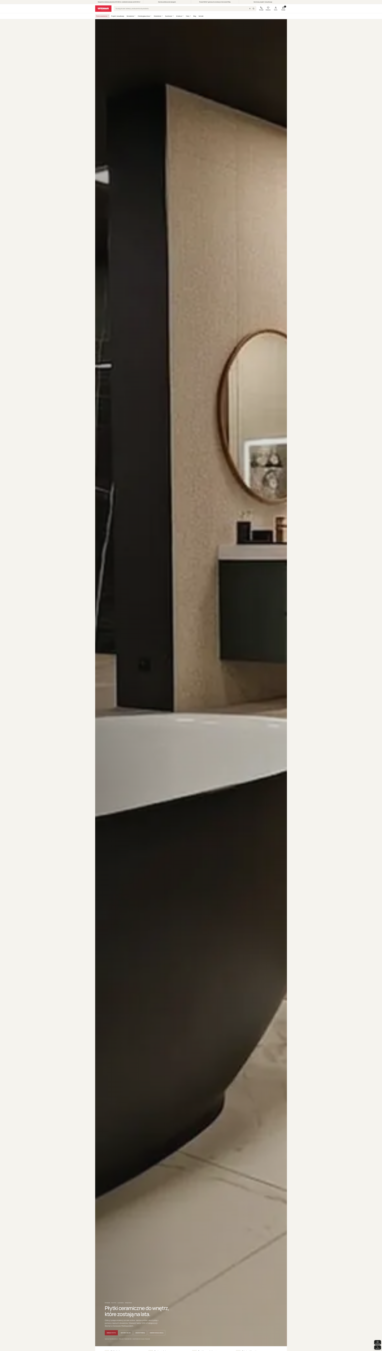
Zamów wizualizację (156, 1333)
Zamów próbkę (140, 1333)
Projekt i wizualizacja (117, 16)
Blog (194, 16)
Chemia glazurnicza (144, 16)
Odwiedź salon (126, 1333)
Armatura (179, 16)
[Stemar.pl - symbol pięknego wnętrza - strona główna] (103, 8)
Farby (187, 16)
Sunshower (168, 16)
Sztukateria (130, 16)
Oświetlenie (157, 16)
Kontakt (201, 16)
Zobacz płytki (111, 1333)
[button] (253, 8)
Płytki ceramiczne (101, 16)
